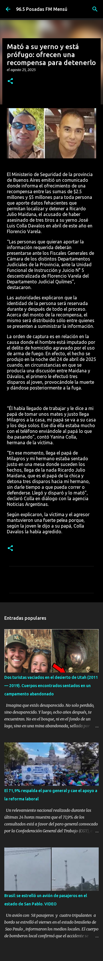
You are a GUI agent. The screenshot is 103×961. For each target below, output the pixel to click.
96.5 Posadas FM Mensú (41, 9)
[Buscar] (95, 9)
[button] (10, 81)
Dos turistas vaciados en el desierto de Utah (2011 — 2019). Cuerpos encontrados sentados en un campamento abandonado (51, 685)
